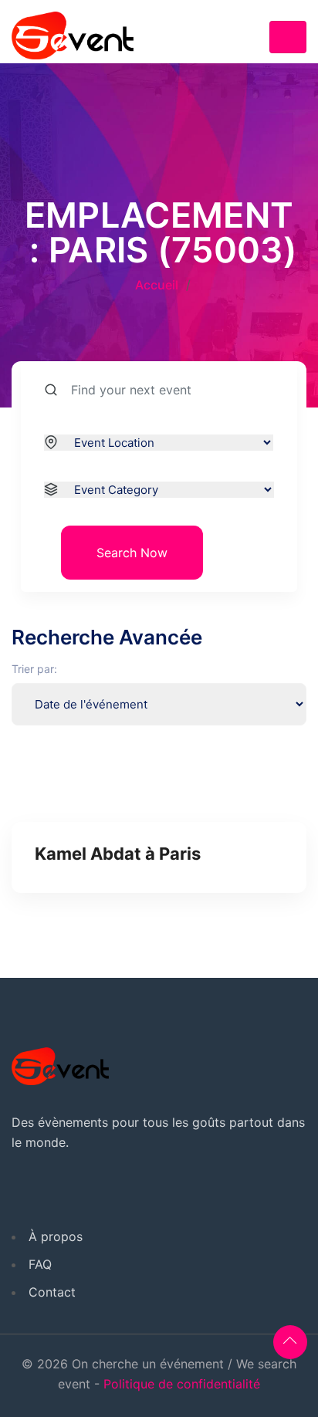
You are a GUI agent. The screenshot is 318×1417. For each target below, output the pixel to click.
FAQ (40, 1264)
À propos (56, 1236)
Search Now (131, 552)
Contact (52, 1292)
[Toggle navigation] (287, 37)
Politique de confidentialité (181, 1384)
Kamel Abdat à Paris (118, 854)
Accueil (156, 285)
